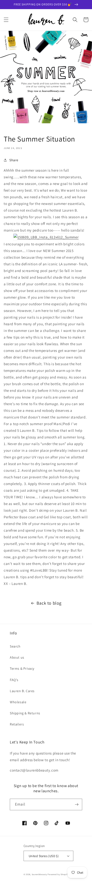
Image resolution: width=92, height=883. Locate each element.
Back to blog (49, 603)
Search (15, 646)
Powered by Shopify (58, 874)
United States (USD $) (44, 856)
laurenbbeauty (39, 874)
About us (17, 657)
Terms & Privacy (22, 668)
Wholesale (18, 702)
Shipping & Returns (25, 713)
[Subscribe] (76, 804)
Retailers (17, 724)
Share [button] (13, 160)
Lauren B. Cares (22, 691)
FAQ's (14, 680)
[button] (6, 19)
